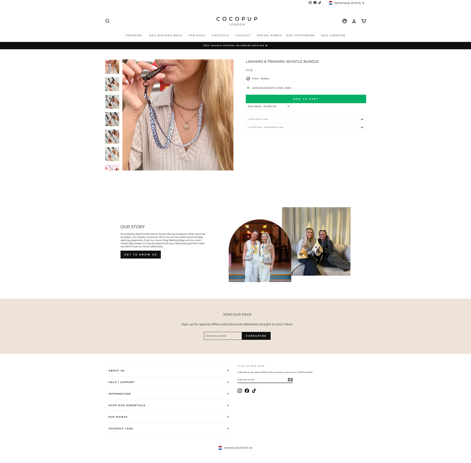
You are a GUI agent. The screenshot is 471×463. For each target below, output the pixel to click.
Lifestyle (221, 35)
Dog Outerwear (301, 35)
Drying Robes (269, 35)
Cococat (243, 35)
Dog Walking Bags (166, 35)
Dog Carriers (333, 35)
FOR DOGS (198, 35)
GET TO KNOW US (140, 254)
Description (258, 119)
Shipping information (266, 127)
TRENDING (134, 35)
